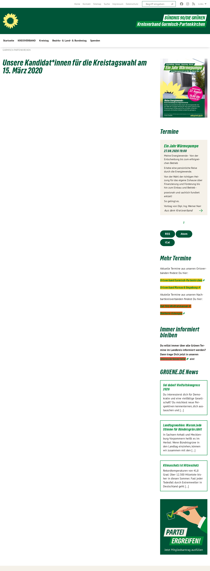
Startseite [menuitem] (8, 40)
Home (77, 3)
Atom (184, 234)
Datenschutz (132, 3)
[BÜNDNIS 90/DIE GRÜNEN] (10, 21)
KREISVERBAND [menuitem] (27, 40)
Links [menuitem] (200, 3)
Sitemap (97, 3)
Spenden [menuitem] (95, 40)
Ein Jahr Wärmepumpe (181, 146)
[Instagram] (188, 4)
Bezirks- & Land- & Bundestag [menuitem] (69, 40)
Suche (107, 3)
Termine (169, 131)
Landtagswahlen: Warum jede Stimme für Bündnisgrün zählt (182, 427)
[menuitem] (77, 4)
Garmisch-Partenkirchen (17, 49)
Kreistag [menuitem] (44, 40)
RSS (167, 234)
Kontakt (87, 3)
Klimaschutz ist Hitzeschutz (181, 465)
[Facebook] (182, 4)
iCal (167, 242)
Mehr (183, 210)
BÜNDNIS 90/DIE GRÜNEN (185, 17)
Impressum (117, 3)
